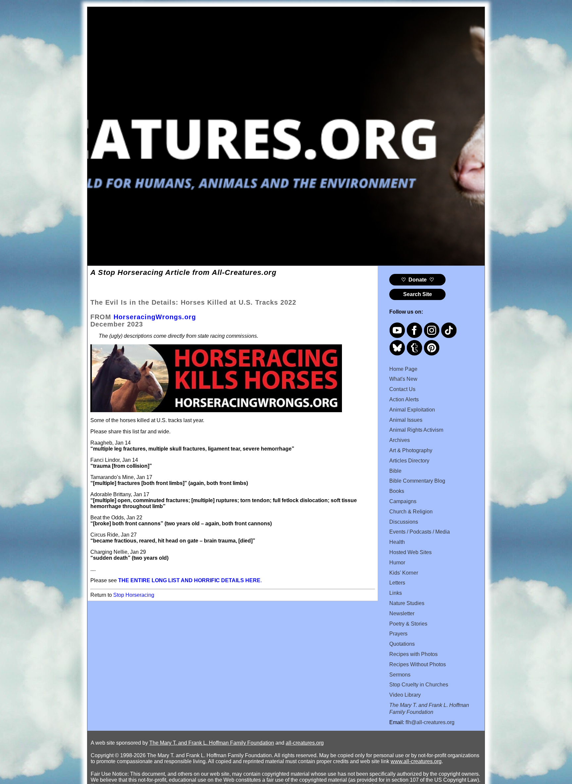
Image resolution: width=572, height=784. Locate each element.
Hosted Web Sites (410, 552)
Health (397, 542)
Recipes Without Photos (417, 664)
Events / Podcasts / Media (419, 532)
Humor (397, 562)
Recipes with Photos (413, 654)
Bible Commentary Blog (417, 481)
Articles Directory (409, 460)
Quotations (402, 644)
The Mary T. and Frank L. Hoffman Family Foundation (211, 743)
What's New (403, 379)
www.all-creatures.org (416, 761)
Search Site (417, 294)
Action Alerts (404, 399)
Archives (399, 440)
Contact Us (402, 389)
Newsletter (401, 613)
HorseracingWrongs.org (155, 317)
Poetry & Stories (408, 624)
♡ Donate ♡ (417, 280)
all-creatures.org (305, 743)
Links (395, 593)
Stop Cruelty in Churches (418, 684)
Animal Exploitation (412, 410)
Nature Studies (406, 603)
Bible (395, 471)
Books (396, 491)
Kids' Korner (403, 573)
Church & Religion (411, 511)
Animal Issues (405, 420)
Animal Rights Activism (416, 430)
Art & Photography (410, 450)
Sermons (399, 674)
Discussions (403, 522)
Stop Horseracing (133, 595)
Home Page (403, 369)
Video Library (405, 695)
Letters (397, 583)
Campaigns (402, 501)
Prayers (398, 633)
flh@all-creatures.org (429, 722)
